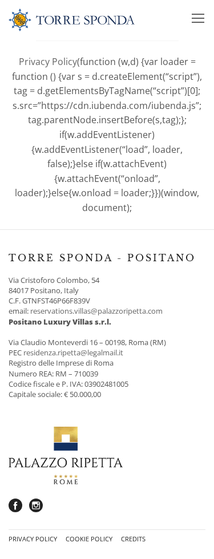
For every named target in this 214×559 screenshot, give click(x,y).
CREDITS (133, 538)
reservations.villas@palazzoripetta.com (96, 311)
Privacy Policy (48, 61)
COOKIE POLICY (89, 538)
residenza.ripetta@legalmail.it (73, 352)
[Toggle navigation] (198, 20)
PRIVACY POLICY (33, 538)
